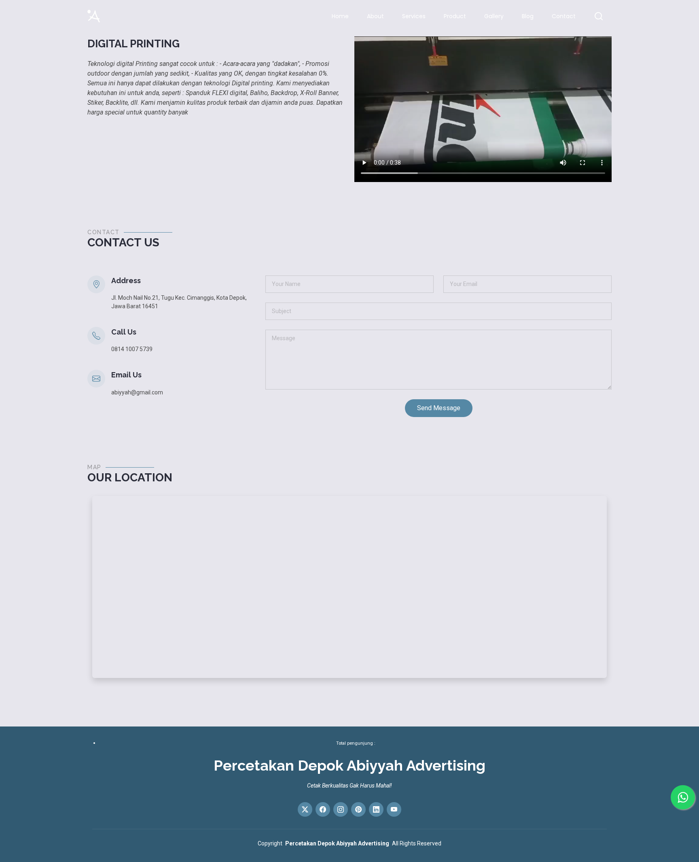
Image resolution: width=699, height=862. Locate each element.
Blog (528, 16)
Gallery (494, 16)
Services (414, 16)
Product (455, 16)
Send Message (438, 408)
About (375, 16)
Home (340, 16)
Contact (564, 16)
